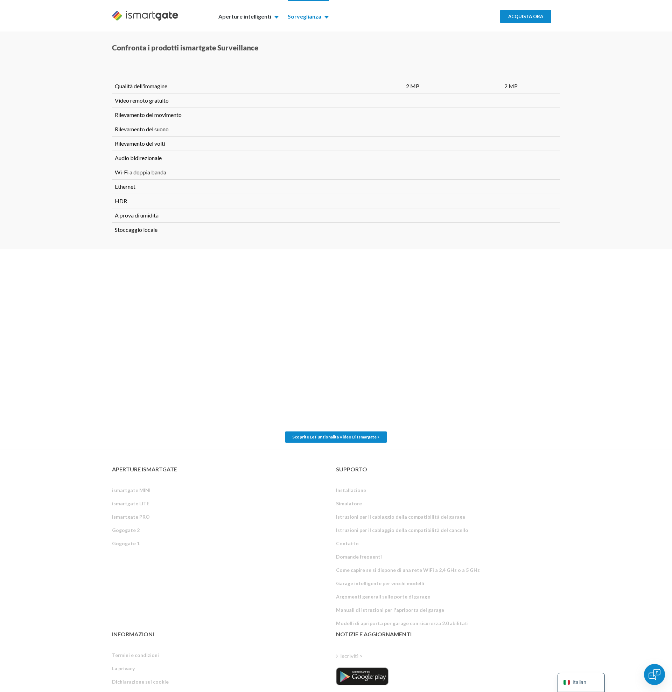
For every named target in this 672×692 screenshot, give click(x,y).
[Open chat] (654, 674)
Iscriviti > (351, 655)
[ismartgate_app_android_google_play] (362, 676)
